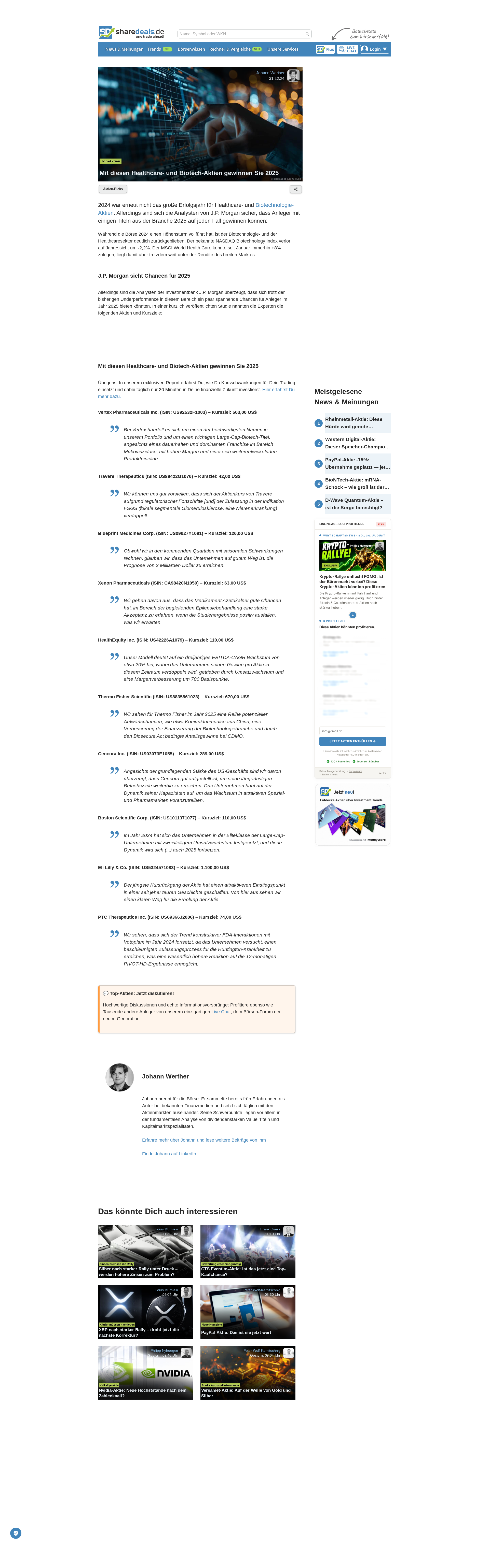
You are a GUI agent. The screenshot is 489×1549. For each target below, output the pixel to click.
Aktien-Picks (113, 189)
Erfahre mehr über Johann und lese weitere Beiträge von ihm (204, 1140)
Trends (154, 49)
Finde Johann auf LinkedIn (169, 1153)
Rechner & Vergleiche (230, 49)
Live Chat (221, 1011)
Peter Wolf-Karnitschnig (261, 1290)
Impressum (355, 771)
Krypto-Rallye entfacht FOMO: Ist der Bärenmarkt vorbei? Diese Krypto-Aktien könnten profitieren (352, 581)
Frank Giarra (270, 1229)
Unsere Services (282, 49)
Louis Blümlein (166, 1229)
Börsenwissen (191, 49)
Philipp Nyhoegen (164, 1350)
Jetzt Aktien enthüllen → (353, 741)
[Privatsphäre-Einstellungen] (15, 1533)
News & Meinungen (124, 49)
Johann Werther (270, 73)
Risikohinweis (330, 774)
